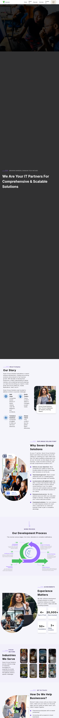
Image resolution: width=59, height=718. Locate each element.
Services (41, 2)
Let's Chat (53, 2)
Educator (35, 2)
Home (25, 2)
